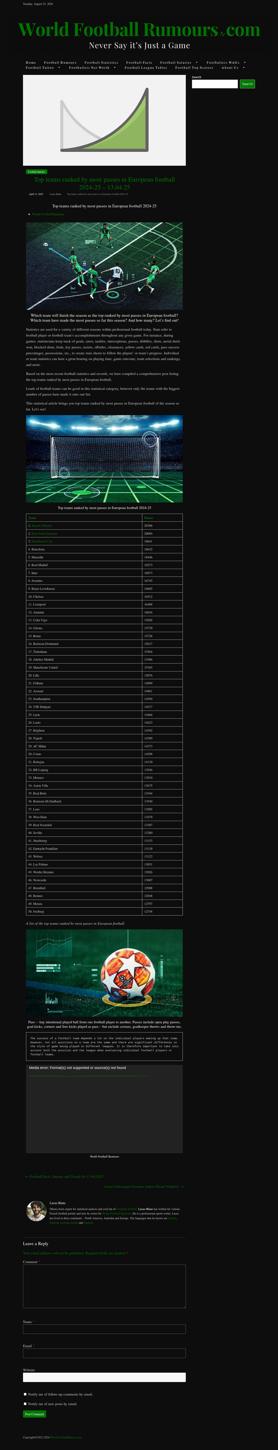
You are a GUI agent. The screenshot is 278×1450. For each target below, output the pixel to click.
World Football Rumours (48, 214)
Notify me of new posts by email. (52, 1403)
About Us (230, 67)
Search (196, 77)
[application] (104, 1109)
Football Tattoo (40, 67)
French (172, 1218)
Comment (31, 1261)
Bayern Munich (41, 525)
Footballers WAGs (223, 62)
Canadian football (126, 1209)
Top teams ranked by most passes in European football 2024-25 (97, 194)
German (64, 1222)
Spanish (88, 1222)
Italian (74, 1222)
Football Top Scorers (194, 67)
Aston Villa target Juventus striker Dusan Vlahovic (144, 1186)
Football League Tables (146, 67)
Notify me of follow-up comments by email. (60, 1394)
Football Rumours (60, 62)
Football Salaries (176, 62)
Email (29, 1345)
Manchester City (42, 541)
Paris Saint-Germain (44, 533)
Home (31, 62)
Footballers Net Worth (89, 67)
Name (29, 1321)
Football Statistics (101, 62)
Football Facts (139, 62)
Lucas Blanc (56, 194)
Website (29, 1369)
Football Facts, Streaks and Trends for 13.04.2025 (64, 1176)
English (54, 1222)
